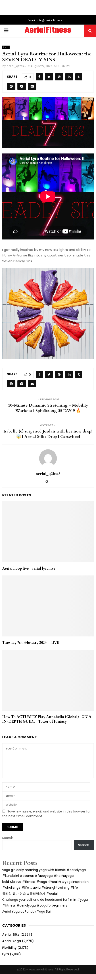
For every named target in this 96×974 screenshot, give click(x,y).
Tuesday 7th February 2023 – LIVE (30, 642)
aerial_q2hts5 (16, 66)
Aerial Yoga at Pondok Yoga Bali (26, 911)
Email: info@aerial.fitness (45, 20)
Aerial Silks (10, 934)
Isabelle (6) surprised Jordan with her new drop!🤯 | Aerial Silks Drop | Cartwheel (48, 433)
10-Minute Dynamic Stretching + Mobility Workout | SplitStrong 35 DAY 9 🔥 (48, 408)
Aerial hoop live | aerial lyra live (29, 568)
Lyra (5, 47)
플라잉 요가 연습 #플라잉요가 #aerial (30, 893)
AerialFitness (48, 30)
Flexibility (9, 947)
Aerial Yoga (11, 941)
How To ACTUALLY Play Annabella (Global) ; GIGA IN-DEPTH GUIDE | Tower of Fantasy (46, 719)
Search (7, 837)
